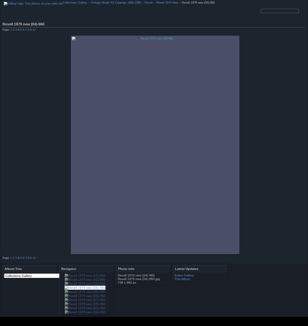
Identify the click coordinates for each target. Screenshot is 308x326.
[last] (302, 30)
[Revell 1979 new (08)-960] (85, 304)
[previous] (284, 30)
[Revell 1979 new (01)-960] (85, 275)
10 (34, 29)
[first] (278, 30)
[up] (290, 30)
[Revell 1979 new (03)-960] (85, 283)
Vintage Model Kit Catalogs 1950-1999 (116, 2)
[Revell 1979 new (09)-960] (85, 308)
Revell (149, 2)
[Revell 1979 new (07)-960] (85, 300)
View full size (303, 24)
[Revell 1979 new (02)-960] (85, 279)
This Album (182, 279)
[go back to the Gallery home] (33, 3)
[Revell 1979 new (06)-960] (85, 296)
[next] (296, 30)
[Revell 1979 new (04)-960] (155, 145)
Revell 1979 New (167, 2)
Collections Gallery (75, 2)
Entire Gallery (184, 275)
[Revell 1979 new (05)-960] (85, 292)
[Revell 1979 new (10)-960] (85, 312)
